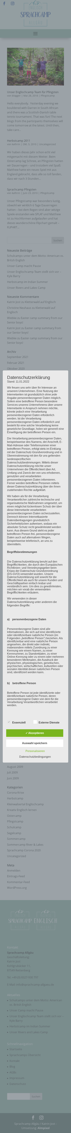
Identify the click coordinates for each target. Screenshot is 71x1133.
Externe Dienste (49, 722)
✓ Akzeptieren (35, 732)
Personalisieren (35, 750)
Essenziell (19, 722)
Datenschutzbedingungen (35, 756)
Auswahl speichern (34, 743)
